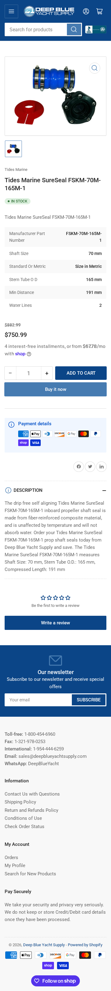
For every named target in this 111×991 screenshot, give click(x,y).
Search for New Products (30, 874)
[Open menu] (11, 11)
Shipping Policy (20, 802)
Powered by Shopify (85, 945)
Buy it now (55, 389)
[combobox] (43, 29)
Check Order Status (24, 826)
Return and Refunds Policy (31, 810)
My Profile (15, 865)
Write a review (55, 623)
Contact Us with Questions (32, 794)
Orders (11, 857)
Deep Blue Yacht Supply (44, 945)
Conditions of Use (23, 818)
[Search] (74, 29)
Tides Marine (16, 169)
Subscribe (89, 700)
